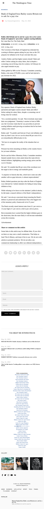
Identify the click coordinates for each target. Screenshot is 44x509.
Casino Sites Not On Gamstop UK (22, 389)
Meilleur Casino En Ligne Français (22, 434)
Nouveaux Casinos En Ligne (22, 374)
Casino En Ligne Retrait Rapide (22, 437)
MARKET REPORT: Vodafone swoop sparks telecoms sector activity (19, 357)
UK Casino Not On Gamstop (22, 394)
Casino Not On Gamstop (22, 386)
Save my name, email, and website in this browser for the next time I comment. (21, 309)
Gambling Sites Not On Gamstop (22, 406)
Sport (25, 489)
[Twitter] (15, 252)
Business (4, 9)
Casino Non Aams (22, 413)
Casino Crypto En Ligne (22, 418)
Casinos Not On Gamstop (22, 384)
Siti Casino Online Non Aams (22, 415)
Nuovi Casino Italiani (22, 440)
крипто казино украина (22, 427)
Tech (30, 489)
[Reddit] (33, 252)
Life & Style (17, 489)
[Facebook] (6, 252)
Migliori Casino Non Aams (22, 424)
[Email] (38, 252)
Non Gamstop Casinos (22, 376)
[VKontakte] (15, 475)
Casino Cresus (22, 431)
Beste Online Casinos (22, 397)
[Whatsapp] (29, 252)
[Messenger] (10, 252)
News (3, 489)
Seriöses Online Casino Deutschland (22, 390)
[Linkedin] (24, 252)
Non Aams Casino (22, 400)
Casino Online (22, 447)
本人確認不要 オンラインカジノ (22, 426)
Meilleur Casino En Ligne (22, 444)
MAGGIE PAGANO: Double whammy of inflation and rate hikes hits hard (20, 341)
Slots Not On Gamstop (22, 410)
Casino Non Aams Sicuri (22, 442)
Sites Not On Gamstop (22, 402)
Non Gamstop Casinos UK (22, 405)
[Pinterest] (19, 252)
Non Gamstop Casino (22, 392)
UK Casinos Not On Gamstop (22, 387)
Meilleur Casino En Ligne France (22, 411)
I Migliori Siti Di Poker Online (22, 382)
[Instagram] (8, 475)
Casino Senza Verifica (22, 436)
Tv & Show (6, 491)
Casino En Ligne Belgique (22, 423)
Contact (14, 491)
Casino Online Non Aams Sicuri (22, 439)
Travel (36, 489)
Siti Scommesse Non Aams (22, 379)
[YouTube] (11, 475)
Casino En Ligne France (22, 403)
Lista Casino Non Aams (22, 416)
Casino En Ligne (22, 421)
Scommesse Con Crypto (22, 429)
